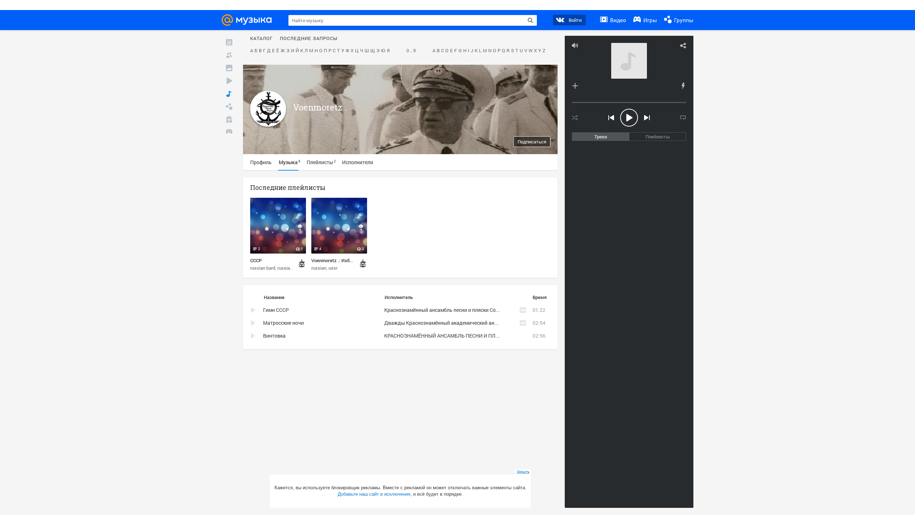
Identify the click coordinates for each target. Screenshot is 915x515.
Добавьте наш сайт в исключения (374, 494)
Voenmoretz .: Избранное (338, 260)
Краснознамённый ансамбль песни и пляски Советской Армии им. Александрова (479, 309)
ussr (332, 268)
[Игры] (229, 132)
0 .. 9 (411, 51)
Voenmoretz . (320, 107)
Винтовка (274, 335)
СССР (256, 260)
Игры (649, 20)
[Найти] (530, 20)
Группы (683, 20)
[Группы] (229, 106)
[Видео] (229, 80)
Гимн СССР (276, 309)
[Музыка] (229, 93)
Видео (617, 20)
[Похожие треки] (683, 86)
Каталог (261, 38)
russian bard (262, 268)
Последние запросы (308, 38)
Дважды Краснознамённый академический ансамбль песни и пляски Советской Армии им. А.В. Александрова (514, 322)
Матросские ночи (283, 322)
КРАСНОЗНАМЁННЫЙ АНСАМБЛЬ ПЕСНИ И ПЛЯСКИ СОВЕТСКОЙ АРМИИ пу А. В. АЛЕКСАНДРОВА (500, 335)
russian (284, 268)
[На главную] (249, 20)
